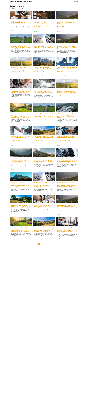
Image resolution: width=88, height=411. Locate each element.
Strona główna (75, 1)
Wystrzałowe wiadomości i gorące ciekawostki (22, 1)
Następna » (48, 244)
